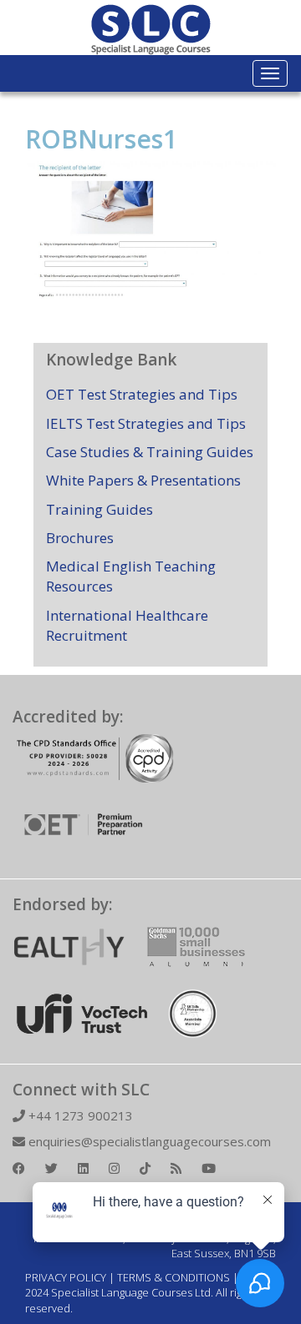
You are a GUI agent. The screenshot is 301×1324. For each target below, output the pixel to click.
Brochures (80, 537)
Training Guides (99, 509)
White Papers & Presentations (143, 480)
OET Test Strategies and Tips (141, 394)
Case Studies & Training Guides (149, 451)
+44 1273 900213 (79, 1115)
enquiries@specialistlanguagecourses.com (148, 1141)
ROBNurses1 (101, 139)
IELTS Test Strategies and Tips (146, 423)
